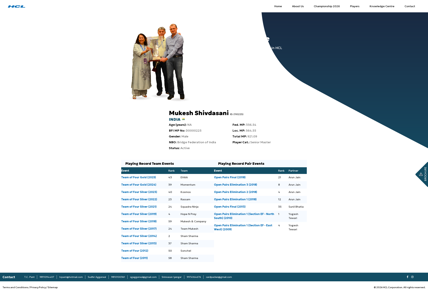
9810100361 (118, 276)
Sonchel (186, 250)
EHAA (184, 177)
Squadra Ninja (189, 206)
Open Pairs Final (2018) (230, 177)
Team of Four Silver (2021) (139, 206)
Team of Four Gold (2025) (138, 177)
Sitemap (53, 287)
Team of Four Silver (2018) (139, 221)
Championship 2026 (327, 6)
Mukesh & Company (193, 221)
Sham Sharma (189, 236)
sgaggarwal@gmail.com (143, 276)
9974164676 (194, 276)
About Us (298, 6)
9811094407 (47, 276)
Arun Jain (294, 177)
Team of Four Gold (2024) (138, 184)
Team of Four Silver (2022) (139, 199)
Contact (410, 6)
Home (278, 6)
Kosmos (186, 192)
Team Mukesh (189, 228)
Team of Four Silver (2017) (139, 228)
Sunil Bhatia (296, 206)
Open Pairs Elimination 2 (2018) (235, 192)
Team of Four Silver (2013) (139, 243)
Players (354, 6)
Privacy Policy (38, 287)
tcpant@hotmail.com (71, 276)
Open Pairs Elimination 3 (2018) (235, 184)
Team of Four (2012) (134, 250)
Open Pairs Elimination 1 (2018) (235, 199)
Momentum (188, 184)
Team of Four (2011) (134, 258)
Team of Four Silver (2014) (139, 236)
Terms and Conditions (16, 287)
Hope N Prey (188, 214)
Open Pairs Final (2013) (230, 206)
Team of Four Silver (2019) (139, 214)
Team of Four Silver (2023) (139, 192)
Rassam (185, 199)
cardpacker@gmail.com (219, 276)
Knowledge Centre (382, 6)
